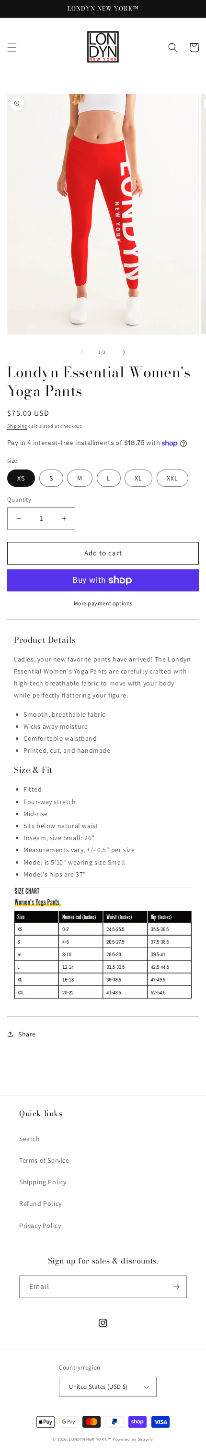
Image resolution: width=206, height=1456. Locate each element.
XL (138, 478)
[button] (12, 47)
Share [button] (27, 1034)
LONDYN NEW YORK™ (90, 1439)
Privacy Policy (40, 1225)
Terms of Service (44, 1160)
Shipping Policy (43, 1182)
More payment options (103, 603)
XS (21, 478)
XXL (172, 478)
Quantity (19, 499)
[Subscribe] (175, 1287)
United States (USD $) (98, 1387)
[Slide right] (124, 352)
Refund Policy (40, 1203)
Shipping (17, 426)
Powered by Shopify (133, 1439)
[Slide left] (81, 352)
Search (29, 1138)
